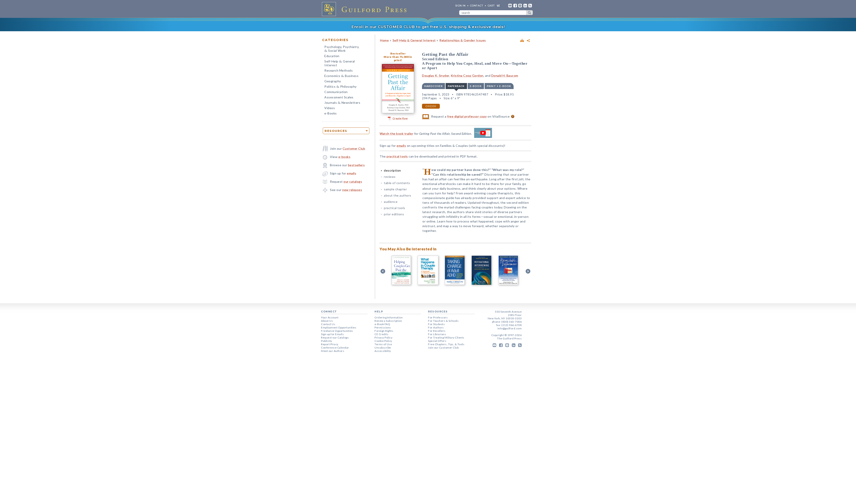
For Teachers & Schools (443, 320)
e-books (344, 157)
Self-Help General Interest (339, 63)
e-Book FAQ (382, 324)
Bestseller (397, 53)
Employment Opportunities (338, 327)
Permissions (382, 327)
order (431, 106)
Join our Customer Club (443, 347)
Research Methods (338, 70)
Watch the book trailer (396, 133)
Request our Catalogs (335, 337)
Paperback (456, 86)
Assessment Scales (339, 97)
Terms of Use (383, 344)
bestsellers (356, 165)
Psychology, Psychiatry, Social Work (341, 49)
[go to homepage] (365, 9)
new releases (352, 190)
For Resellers (437, 330)
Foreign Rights (383, 330)
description (392, 170)
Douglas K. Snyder (435, 75)
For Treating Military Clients (446, 337)
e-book (476, 86)
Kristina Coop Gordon (467, 75)
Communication (336, 92)
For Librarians (437, 334)
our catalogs (353, 181)
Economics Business (341, 76)
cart (491, 5)
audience (390, 202)
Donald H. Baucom (504, 75)
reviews (390, 177)
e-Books (330, 113)
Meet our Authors (332, 351)
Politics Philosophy (340, 87)
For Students (436, 324)
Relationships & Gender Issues (462, 40)
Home (384, 40)
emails (351, 173)
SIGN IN (460, 5)
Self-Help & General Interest (414, 40)
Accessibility (382, 351)
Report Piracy (329, 344)
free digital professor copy (467, 116)
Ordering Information (388, 317)
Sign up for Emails (332, 334)
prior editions (394, 214)
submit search (529, 12)
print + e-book (499, 86)
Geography (332, 81)
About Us (327, 320)
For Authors (436, 327)
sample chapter (395, 189)
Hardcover (433, 86)
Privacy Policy (383, 337)
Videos (329, 108)
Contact (476, 5)
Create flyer (400, 118)
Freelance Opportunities (337, 330)
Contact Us (328, 324)
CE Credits (381, 334)
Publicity (326, 341)
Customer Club (354, 148)
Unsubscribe (382, 347)
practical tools (397, 156)
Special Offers (437, 341)
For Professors (438, 317)
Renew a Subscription (388, 320)
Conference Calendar (335, 347)
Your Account (329, 317)
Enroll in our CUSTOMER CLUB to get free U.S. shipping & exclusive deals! (428, 27)
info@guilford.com (510, 328)
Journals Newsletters (342, 103)
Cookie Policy (383, 341)
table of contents (397, 183)
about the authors (397, 195)
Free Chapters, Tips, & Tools (446, 344)
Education (332, 56)
